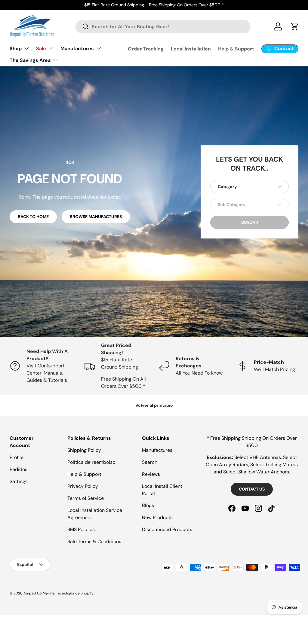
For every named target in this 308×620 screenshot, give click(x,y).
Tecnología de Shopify (75, 593)
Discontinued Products (167, 529)
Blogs (148, 505)
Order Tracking (146, 49)
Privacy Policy (82, 486)
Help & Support (236, 49)
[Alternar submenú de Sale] (50, 48)
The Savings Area (30, 60)
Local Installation (191, 49)
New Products (157, 517)
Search (149, 462)
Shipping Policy (84, 450)
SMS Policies (81, 529)
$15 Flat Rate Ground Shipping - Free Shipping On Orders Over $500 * (154, 5)
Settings (19, 481)
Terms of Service (85, 498)
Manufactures (77, 48)
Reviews (151, 474)
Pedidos (18, 469)
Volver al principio (154, 405)
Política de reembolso (91, 462)
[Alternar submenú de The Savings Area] (55, 60)
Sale (41, 48)
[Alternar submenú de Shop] (26, 48)
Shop (16, 48)
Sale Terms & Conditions (94, 541)
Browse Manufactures (96, 216)
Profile (16, 457)
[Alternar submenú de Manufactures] (98, 48)
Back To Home (33, 216)
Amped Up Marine (38, 593)
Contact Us (252, 489)
